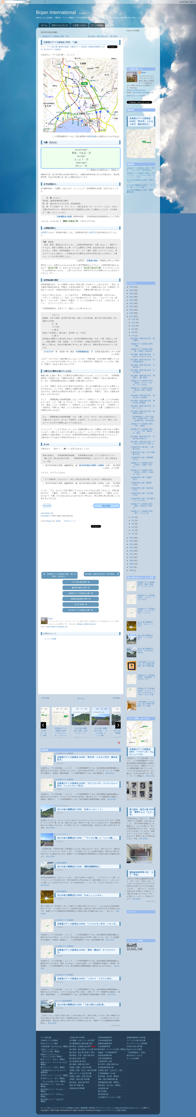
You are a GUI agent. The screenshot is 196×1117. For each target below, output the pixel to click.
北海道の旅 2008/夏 (77, 1088)
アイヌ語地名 (97, 25)
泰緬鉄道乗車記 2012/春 (136, 1037)
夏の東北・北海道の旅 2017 (80, 1046)
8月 (132, 332)
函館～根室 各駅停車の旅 (108, 1079)
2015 (131, 541)
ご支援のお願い (121, 1110)
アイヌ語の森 (52, 47)
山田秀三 (44, 232)
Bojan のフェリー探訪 (49, 1043)
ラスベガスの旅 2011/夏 (136, 1040)
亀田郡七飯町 (64, 47)
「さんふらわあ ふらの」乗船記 (53, 1081)
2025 (131, 290)
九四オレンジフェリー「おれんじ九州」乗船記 (50, 1050)
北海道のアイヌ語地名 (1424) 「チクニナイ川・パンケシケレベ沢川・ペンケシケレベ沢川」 (141, 175)
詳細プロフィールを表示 (136, 96)
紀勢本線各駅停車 (105, 1055)
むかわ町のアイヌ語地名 (63, 753)
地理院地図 (91, 136)
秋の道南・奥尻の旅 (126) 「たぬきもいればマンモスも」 (143, 355)
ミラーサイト (108, 1110)
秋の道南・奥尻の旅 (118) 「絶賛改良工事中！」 (143, 412)
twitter (77, 1108)
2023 (131, 297)
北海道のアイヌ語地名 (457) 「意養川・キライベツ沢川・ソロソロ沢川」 (142, 383)
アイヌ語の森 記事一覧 (81, 582)
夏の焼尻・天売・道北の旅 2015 (81, 1055)
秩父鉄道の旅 (103, 1094)
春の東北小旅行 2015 (77, 1058)
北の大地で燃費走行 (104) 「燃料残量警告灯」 (79, 866)
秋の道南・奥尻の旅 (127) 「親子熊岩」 (104, 36)
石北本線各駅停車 (105, 1040)
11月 (133, 323)
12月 (133, 319)
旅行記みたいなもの (134, 1055)
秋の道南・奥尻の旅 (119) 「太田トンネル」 (143, 407)
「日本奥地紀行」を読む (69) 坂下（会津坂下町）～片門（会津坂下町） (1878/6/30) (142, 419)
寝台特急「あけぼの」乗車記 (109, 1085)
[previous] (43, 725)
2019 (131, 310)
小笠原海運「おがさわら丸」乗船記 (54, 1046)
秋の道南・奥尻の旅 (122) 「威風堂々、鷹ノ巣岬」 (143, 377)
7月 (132, 336)
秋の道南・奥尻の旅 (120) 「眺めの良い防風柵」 (143, 402)
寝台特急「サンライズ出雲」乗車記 (112, 1049)
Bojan (143, 72)
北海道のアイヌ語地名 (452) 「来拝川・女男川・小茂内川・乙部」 (142, 472)
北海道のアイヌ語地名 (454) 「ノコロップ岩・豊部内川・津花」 (142, 431)
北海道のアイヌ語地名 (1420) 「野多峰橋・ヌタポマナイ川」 (146, 677)
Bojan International (56, 12)
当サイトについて (60, 25)
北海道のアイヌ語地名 (49, 1040)
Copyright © (46, 516)
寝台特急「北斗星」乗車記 (108, 1076)
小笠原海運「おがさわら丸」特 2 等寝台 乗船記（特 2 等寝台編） (146, 664)
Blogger (98, 1110)
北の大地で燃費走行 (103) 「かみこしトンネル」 (80, 895)
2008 (131, 564)
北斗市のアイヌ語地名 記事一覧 (80, 610)
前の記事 (47, 506)
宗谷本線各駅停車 (105, 1058)
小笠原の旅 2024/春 (77, 1037)
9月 (132, 329)
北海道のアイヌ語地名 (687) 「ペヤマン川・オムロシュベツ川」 (141, 751)
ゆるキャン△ (135, 1108)
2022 (131, 300)
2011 (131, 554)
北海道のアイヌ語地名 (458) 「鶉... (56, 36)
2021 (131, 303)
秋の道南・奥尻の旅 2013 (79, 1064)
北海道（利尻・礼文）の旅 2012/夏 (83, 1070)
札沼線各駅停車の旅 (106, 1067)
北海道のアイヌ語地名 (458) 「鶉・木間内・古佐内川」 (142, 350)
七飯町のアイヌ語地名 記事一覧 (80, 593)
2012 (131, 551)
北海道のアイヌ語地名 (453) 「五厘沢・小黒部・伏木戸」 (142, 465)
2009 (131, 561)
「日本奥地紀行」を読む (136, 1052)
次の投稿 (116, 698)
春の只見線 (102, 1091)
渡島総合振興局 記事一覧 (81, 599)
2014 (131, 544)
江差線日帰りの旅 (105, 1061)
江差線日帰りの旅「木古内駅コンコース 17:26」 (143, 500)
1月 (132, 534)
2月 (132, 530)
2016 (131, 538)
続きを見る (110, 773)
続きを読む (106, 506)
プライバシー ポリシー (105, 1108)
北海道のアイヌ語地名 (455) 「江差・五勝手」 (142, 425)
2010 (131, 557)
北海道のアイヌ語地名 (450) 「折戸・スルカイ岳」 (142, 512)
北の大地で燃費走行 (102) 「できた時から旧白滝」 (81, 1004)
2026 (131, 287)
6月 (132, 517)
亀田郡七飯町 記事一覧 (81, 588)
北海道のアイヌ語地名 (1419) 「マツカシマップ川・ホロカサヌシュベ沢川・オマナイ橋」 (146, 691)
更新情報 (84, 1108)
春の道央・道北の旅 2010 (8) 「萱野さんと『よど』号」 (141, 812)
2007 (131, 567)
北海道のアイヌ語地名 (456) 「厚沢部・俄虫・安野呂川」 (142, 390)
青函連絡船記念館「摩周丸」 (109, 1082)
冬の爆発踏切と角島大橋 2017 (81, 1043)
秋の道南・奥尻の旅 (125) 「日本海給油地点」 (143, 361)
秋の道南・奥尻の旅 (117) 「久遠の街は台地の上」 (143, 437)
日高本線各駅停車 (105, 1037)
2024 (131, 294)
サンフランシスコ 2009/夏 (137, 1043)
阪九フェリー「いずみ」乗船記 (53, 1067)
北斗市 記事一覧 (80, 604)
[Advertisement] (81, 549)
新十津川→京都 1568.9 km (108, 1064)
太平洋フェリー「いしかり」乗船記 (54, 1075)
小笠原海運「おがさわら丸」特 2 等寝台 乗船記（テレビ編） (146, 704)
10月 (133, 326)
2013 (131, 548)
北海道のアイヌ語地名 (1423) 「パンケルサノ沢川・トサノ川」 (87, 924)
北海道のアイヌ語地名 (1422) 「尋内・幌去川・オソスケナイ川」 (146, 584)
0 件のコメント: (70, 521)
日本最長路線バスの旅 (106, 1073)
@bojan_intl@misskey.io (86, 624)
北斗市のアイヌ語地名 (52, 49)
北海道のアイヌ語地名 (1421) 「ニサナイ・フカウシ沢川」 (85, 978)
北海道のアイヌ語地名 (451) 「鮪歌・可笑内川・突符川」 (142, 506)
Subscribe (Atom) (122, 1108)
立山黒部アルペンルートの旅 (109, 1097)
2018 (131, 313)
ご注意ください (79, 25)
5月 (132, 521)
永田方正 (93, 232)
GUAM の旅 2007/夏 (134, 1046)
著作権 (91, 1108)
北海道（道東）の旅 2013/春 (80, 1067)
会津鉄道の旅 (103, 1088)
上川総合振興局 (60, 863)
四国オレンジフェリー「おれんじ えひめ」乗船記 (51, 1055)
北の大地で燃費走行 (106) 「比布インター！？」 (80, 809)
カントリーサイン (61, 806)
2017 (131, 316)
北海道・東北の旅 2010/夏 (79, 1079)
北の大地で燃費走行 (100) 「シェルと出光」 (145, 637)
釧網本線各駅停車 (105, 1043)
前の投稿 (45, 698)
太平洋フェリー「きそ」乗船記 (53, 1078)
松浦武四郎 (49, 352)
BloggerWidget (116, 1025)
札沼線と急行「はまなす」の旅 (110, 1070)
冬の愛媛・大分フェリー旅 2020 (81, 1040)
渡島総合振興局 (94, 47)
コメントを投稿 (50, 639)
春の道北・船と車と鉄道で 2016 (81, 1052)
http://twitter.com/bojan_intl (57, 627)
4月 (132, 524)
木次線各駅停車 (104, 1046)
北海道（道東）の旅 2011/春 (80, 1076)
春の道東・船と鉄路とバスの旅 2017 (83, 1049)
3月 (132, 527)
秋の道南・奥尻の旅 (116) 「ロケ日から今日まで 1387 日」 (143, 443)
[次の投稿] (118, 574)
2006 (131, 570)
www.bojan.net (47, 513)
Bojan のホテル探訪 (134, 1049)
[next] (118, 725)
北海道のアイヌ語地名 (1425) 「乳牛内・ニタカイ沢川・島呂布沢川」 (141, 121)
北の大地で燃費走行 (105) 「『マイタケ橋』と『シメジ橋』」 (86, 838)
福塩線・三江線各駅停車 (107, 1052)
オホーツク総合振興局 (63, 1001)
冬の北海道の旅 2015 (77, 1061)
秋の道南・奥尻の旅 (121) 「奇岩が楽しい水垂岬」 (143, 396)
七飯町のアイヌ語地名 (78, 47)
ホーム (44, 25)
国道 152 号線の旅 (76, 1085)
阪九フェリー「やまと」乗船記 (53, 1059)
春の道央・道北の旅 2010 (79, 1082)
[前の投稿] (44, 574)
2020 (131, 307)
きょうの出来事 (133, 1058)
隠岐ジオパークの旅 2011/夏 (80, 1073)
